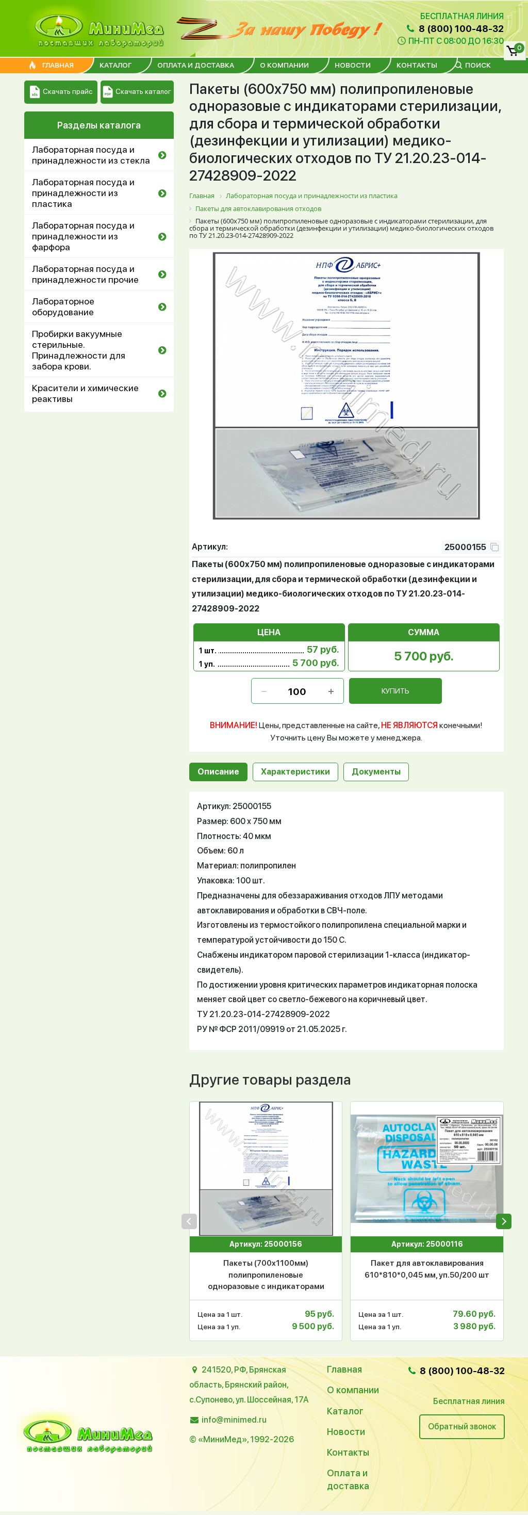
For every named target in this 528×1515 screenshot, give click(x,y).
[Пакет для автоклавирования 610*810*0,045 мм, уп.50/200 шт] (427, 1169)
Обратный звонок (462, 1426)
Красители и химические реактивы (85, 393)
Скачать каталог (143, 91)
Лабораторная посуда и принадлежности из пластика (83, 192)
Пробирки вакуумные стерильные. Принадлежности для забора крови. (78, 350)
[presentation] (189, 1221)
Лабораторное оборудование (63, 306)
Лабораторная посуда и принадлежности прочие (85, 274)
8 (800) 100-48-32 (460, 28)
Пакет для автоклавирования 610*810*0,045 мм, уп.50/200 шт (427, 1269)
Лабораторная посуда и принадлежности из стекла (91, 155)
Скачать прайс (67, 91)
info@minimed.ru (234, 1420)
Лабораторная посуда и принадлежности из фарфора (83, 236)
